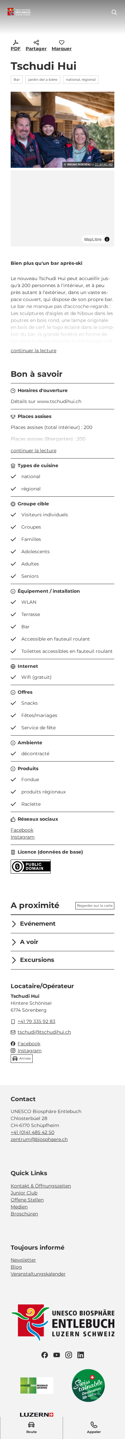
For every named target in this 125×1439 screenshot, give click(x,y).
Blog (16, 1267)
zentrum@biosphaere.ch (39, 1139)
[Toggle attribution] (107, 239)
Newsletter (23, 1260)
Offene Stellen (27, 1200)
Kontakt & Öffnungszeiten (41, 1186)
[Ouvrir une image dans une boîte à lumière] (62, 1322)
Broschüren (24, 1214)
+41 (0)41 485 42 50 (32, 1132)
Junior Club (24, 1193)
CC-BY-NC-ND (104, 164)
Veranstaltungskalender (38, 1274)
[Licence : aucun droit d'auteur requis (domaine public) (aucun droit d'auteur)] (31, 872)
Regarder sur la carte (95, 905)
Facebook (22, 830)
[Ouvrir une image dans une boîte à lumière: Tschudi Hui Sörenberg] (62, 130)
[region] (62, 208)
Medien (19, 1207)
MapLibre (93, 239)
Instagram (23, 837)
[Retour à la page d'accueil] (18, 12)
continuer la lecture (33, 351)
